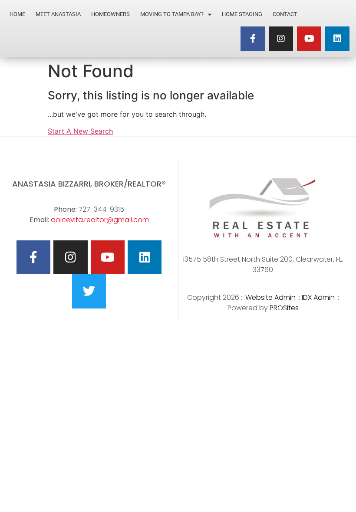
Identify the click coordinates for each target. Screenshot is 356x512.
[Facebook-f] (253, 38)
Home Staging (242, 14)
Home (17, 14)
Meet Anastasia (58, 14)
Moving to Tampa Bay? (172, 14)
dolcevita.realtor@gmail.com (100, 220)
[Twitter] (89, 291)
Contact (285, 14)
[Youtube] (309, 38)
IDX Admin (318, 297)
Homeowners (110, 14)
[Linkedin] (337, 38)
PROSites (284, 308)
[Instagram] (281, 38)
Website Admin (270, 297)
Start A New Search (80, 131)
